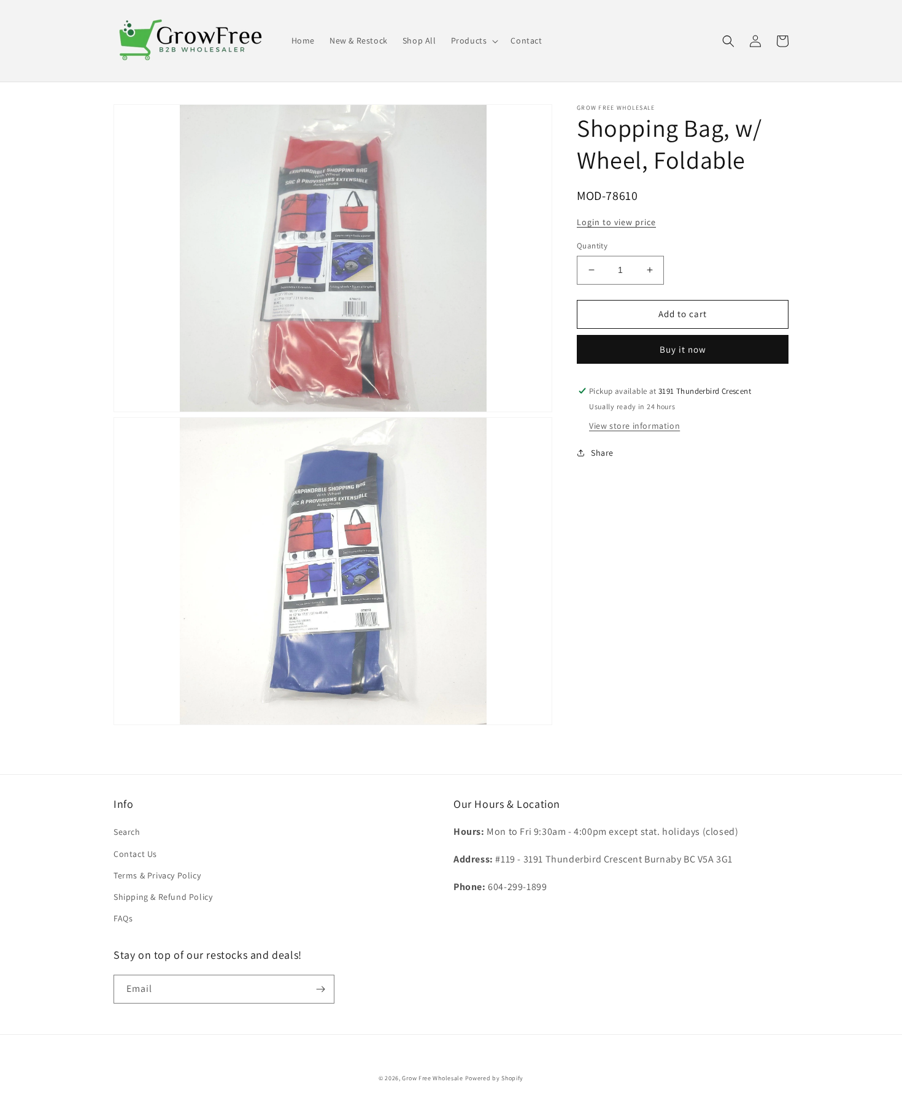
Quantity (592, 245)
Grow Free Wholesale (432, 1078)
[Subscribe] (320, 989)
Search (127, 831)
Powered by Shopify (494, 1078)
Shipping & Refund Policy (163, 896)
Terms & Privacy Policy (157, 875)
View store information (634, 425)
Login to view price (616, 222)
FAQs (123, 918)
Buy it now (683, 349)
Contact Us (135, 853)
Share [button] (602, 452)
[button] (474, 40)
